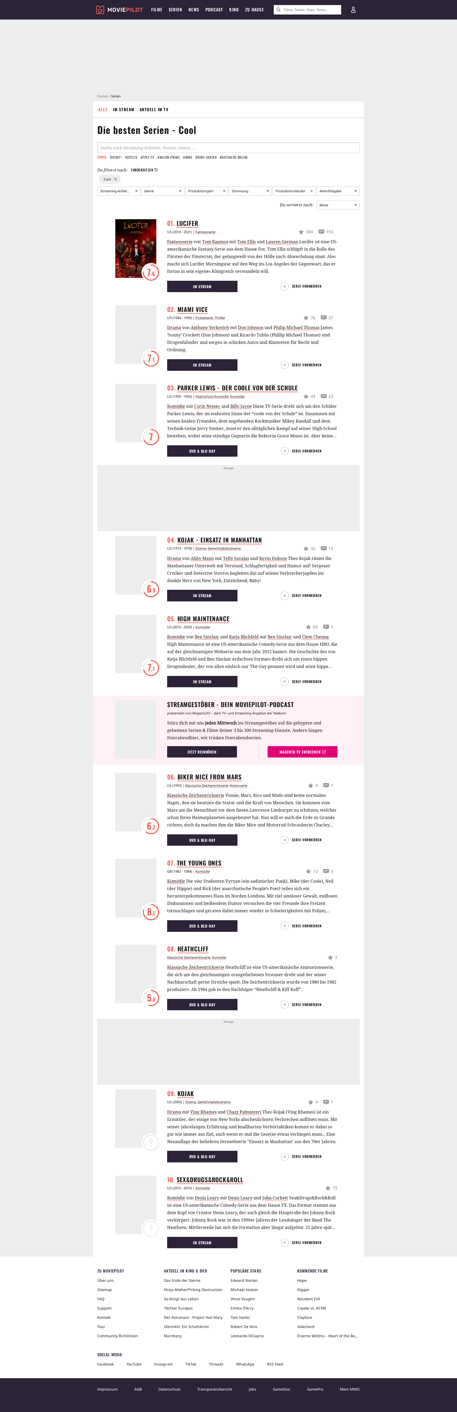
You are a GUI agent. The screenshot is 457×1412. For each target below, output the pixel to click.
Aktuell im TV (154, 109)
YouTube (133, 1364)
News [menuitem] (194, 9)
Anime (187, 157)
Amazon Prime (168, 157)
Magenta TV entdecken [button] (300, 752)
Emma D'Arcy (242, 1308)
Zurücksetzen (142, 169)
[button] (302, 286)
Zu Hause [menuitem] (254, 9)
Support (104, 1308)
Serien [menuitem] (175, 9)
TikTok (190, 1364)
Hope (302, 1280)
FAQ (100, 1298)
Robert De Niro (244, 1326)
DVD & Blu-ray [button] (202, 451)
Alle (103, 109)
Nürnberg (173, 1335)
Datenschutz (169, 1389)
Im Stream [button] (202, 286)
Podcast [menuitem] (214, 9)
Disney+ (116, 157)
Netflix (131, 157)
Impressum (107, 1389)
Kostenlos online (234, 157)
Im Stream (123, 109)
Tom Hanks (240, 1317)
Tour (101, 1326)
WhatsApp (245, 1364)
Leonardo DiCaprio (247, 1335)
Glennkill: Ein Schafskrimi (186, 1326)
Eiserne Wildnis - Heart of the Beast (328, 1335)
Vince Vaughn (243, 1298)
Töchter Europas (178, 1308)
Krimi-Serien (206, 157)
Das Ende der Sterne (182, 1280)
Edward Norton (244, 1280)
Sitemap (104, 1289)
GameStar (281, 1389)
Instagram (163, 1364)
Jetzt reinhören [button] (202, 752)
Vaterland (305, 1326)
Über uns (105, 1280)
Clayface (304, 1317)
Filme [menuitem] (156, 9)
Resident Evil (308, 1298)
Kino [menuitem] (234, 9)
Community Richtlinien (117, 1335)
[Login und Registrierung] (353, 9)
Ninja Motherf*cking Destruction (193, 1289)
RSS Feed (275, 1364)
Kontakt (104, 1317)
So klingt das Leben (181, 1298)
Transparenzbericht (214, 1389)
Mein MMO (350, 1389)
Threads (216, 1364)
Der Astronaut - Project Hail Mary (193, 1317)
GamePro (315, 1389)
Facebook (105, 1364)
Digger (303, 1289)
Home (102, 96)
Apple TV (147, 157)
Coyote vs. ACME (311, 1308)
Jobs (252, 1389)
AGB (138, 1389)
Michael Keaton (244, 1289)
